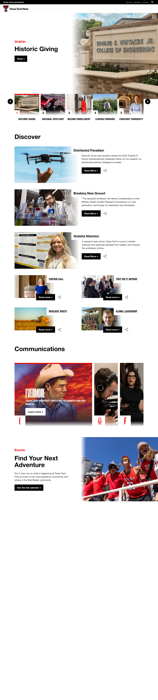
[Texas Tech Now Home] (4, 8)
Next (147, 101)
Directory (130, 2)
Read (20, 58)
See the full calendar (28, 487)
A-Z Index (145, 2)
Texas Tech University (13, 2)
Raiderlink (137, 2)
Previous (10, 101)
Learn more (34, 411)
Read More (90, 170)
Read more (45, 297)
